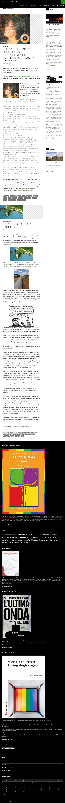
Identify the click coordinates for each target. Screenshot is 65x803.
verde (25, 542)
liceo (9, 198)
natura (29, 540)
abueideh (6, 196)
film (27, 537)
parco (43, 540)
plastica (46, 540)
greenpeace (40, 537)
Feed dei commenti (7, 767)
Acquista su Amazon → (8, 647)
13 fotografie (57, 162)
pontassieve (28, 198)
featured (22, 537)
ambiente (6, 432)
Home (16, 5)
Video (51, 9)
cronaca (13, 196)
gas (5, 434)
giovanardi (29, 196)
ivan (5, 198)
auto (29, 534)
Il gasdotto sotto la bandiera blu (17, 225)
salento (18, 436)
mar (16, 434)
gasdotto (10, 434)
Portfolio (33, 5)
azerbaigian (14, 432)
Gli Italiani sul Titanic (51, 68)
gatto (34, 537)
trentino (17, 542)
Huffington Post (28, 190)
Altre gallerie (50, 171)
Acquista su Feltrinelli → (8, 524)
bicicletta (35, 534)
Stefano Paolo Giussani (9, 2)
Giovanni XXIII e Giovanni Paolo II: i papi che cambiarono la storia (54, 137)
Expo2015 (22, 5)
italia (55, 537)
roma (57, 540)
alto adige (13, 534)
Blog (27, 5)
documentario (53, 534)
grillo (35, 196)
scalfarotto (12, 200)
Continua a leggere (51, 65)
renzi (5, 200)
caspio (27, 432)
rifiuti (54, 540)
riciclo (50, 540)
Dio (48, 534)
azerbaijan (21, 432)
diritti (18, 196)
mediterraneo (23, 434)
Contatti (62, 5)
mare (4, 540)
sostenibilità (5, 542)
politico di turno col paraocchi (23, 76)
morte (20, 540)
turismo (22, 542)
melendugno (31, 434)
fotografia (31, 537)
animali (26, 534)
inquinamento (48, 537)
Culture (45, 534)
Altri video (49, 143)
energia (13, 537)
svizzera (10, 542)
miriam (14, 198)
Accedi (4, 762)
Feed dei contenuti (6, 765)
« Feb (4, 794)
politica (21, 198)
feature (17, 537)
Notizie (34, 540)
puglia (12, 436)
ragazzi (35, 198)
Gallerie (52, 149)
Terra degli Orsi (7, 46)
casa (41, 534)
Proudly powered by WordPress (9, 801)
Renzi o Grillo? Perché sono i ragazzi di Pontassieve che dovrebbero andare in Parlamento (19, 54)
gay (23, 196)
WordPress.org (6, 770)
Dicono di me (55, 5)
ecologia (34, 432)
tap (23, 436)
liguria (58, 537)
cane (39, 534)
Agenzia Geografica (44, 5)
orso (41, 540)
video (28, 542)
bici (32, 534)
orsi (38, 540)
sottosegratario (21, 200)
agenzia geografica (6, 534)
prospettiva (26, 266)
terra (14, 542)
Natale (24, 540)
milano (9, 540)
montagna (15, 540)
